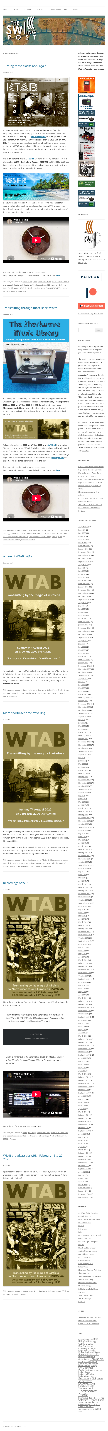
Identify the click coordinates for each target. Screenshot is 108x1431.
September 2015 (84, 941)
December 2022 (84, 666)
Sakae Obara (83, 1267)
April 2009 (82, 1181)
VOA (97, 1404)
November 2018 (84, 821)
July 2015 (81, 947)
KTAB (22, 288)
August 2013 (83, 1020)
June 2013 (82, 1026)
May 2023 (82, 650)
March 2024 (82, 618)
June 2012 (82, 1064)
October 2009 (83, 1165)
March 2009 (82, 1184)
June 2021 (82, 723)
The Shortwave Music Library (40, 536)
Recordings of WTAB (16, 883)
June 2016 (82, 912)
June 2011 (82, 1102)
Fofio (80, 1232)
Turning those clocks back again (24, 66)
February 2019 (84, 811)
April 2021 (82, 729)
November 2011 (84, 1086)
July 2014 (81, 985)
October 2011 (83, 1090)
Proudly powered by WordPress (14, 1426)
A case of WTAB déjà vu (18, 556)
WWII (80, 1411)
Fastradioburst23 (43, 285)
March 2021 (82, 732)
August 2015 (83, 944)
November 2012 (84, 1048)
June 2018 (82, 836)
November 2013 (84, 1010)
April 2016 (82, 919)
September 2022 (84, 675)
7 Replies (6, 889)
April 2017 (82, 881)
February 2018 (84, 849)
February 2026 (84, 546)
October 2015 (83, 938)
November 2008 (84, 1197)
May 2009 (82, 1178)
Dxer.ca (81, 1226)
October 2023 (83, 634)
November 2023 (84, 631)
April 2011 (82, 1108)
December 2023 (84, 628)
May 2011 (82, 1105)
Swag (15, 9)
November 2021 (84, 707)
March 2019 (82, 808)
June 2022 (82, 685)
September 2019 (84, 789)
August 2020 (83, 754)
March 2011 (82, 1112)
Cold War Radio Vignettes (88, 1213)
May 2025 (82, 574)
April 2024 (82, 615)
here (58, 275)
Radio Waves (84, 1376)
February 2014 (84, 1001)
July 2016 (81, 909)
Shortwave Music (86, 1388)
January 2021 (83, 738)
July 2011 (81, 1099)
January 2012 (83, 1080)
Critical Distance (84, 1216)
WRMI (54, 536)
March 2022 (82, 694)
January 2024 (83, 625)
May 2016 (82, 916)
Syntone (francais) (85, 1295)
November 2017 (84, 859)
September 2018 (84, 827)
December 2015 (84, 931)
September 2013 (84, 1017)
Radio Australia (96, 1370)
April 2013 (82, 1033)
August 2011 (83, 1096)
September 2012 (84, 1055)
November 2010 (84, 1124)
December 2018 (84, 818)
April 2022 (82, 691)
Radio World (94, 1376)
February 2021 (84, 735)
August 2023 (83, 640)
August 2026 (83, 527)
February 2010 (84, 1153)
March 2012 (82, 1074)
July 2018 (81, 833)
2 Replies (6, 719)
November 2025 (84, 555)
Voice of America (86, 1406)
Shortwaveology (84, 1286)
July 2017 (81, 871)
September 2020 (84, 751)
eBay (98, 1352)
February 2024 (84, 621)
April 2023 (82, 653)
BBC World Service (87, 1341)
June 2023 (82, 647)
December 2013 (84, 1007)
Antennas (89, 1339)
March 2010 (82, 1150)
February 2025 (84, 583)
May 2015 (82, 954)
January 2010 (83, 1156)
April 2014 (82, 995)
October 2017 (83, 862)
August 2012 (83, 1058)
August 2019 (83, 792)
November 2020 (84, 745)
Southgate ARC (84, 1402)
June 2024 (82, 609)
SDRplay (100, 1379)
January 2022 (83, 700)
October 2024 (83, 596)
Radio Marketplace (59, 9)
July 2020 (81, 757)
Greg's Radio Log (84, 1238)
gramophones (57, 457)
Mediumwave (84, 1365)
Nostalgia (94, 1366)
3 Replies (6, 1165)
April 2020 (82, 767)
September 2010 (84, 1131)
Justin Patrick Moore (11, 288)
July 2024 (81, 606)
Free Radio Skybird (29, 693)
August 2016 (83, 906)
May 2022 (82, 688)
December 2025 (84, 552)
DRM (93, 1352)
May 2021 (82, 726)
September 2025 (84, 561)
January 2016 (83, 928)
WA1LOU (81, 1301)
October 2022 (83, 672)
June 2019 (82, 799)
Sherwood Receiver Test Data (89, 1270)
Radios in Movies (86, 1374)
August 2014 (83, 982)
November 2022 (84, 669)
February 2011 (84, 1115)
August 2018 (83, 830)
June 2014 (82, 988)
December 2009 (84, 1159)
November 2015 (84, 935)
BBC (95, 1338)
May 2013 (82, 1029)
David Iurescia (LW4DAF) (87, 1348)
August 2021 (83, 716)
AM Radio (82, 1339)
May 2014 (82, 991)
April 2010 (82, 1146)
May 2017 (82, 878)
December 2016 (84, 893)
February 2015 (84, 963)
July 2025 (81, 568)
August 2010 (83, 1134)
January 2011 (83, 1118)
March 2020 (82, 770)
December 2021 (84, 704)
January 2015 (83, 966)
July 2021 (81, 719)
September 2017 (84, 865)
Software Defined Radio (91, 1399)
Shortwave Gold (38, 136)
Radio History (84, 1372)
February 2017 (84, 887)
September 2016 (84, 903)
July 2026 (81, 530)
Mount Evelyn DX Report (88, 1241)
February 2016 (84, 925)
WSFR (52, 288)
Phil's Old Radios (84, 1257)
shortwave (85, 1381)
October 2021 (83, 710)
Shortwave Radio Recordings (38, 1136)
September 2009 (84, 1169)
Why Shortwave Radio (86, 1409)
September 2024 (84, 599)
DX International (84, 1222)
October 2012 (83, 1052)
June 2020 (82, 761)
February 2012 (84, 1077)
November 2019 (84, 783)
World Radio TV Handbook (88, 1324)
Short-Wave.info (84, 1273)
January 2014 (83, 1004)
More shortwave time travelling (24, 713)
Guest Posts (27, 282)
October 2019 (83, 786)
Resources (40, 9)
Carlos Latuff (86, 1344)
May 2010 (82, 1143)
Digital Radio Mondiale (87, 1350)
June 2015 (82, 950)
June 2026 (82, 533)
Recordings (32, 1132)
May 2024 (82, 612)
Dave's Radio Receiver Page (89, 1219)
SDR (94, 1378)
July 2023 (81, 644)
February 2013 (84, 1039)
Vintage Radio (89, 1404)
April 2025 (82, 577)
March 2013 (82, 1036)
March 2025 (82, 580)
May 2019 (82, 802)
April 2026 (82, 539)
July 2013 (81, 1023)
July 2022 (81, 682)
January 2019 (83, 814)
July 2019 (81, 795)
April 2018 (82, 843)
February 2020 (84, 773)
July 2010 (81, 1137)
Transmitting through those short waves (30, 308)
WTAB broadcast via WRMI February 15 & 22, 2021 (33, 1157)
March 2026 (82, 542)
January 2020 (83, 776)
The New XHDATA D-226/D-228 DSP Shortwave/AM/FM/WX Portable (90, 507)
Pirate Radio (84, 1369)
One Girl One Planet (86, 1254)
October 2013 (83, 1014)
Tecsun (95, 1402)
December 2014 (84, 969)
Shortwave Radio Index (87, 1282)
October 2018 (83, 824)
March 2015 (82, 960)
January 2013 (83, 1042)
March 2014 (82, 998)
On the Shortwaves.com (87, 1251)
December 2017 (84, 855)
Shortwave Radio (44, 282)
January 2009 (83, 1191)
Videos (81, 1404)
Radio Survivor (84, 1260)
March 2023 (82, 656)
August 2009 (83, 1172)
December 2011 (84, 1083)
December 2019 (84, 780)
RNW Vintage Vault (85, 1263)
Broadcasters (28, 1291)
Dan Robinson (85, 1346)
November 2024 (84, 593)
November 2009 (84, 1162)
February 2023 (84, 659)
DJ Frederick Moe (29, 285)
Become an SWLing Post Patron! (90, 314)
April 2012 (82, 1071)
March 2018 (82, 846)
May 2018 (82, 840)
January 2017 (83, 890)
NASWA (81, 1244)
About (75, 9)
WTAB (57, 288)
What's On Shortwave (60, 282)
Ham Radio (97, 1359)
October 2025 (83, 558)
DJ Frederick (17, 285)
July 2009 (81, 1175)
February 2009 (84, 1188)
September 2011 (84, 1093)
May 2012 (82, 1067)
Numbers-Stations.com (87, 1248)
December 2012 (84, 1045)
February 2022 (84, 697)
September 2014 (84, 979)
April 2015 (82, 957)
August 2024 (83, 602)
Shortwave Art (86, 1384)
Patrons (27, 9)
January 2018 (83, 852)
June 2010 (82, 1140)
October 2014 (83, 976)
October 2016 (83, 900)
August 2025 (83, 564)
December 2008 (84, 1194)
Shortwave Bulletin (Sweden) (89, 1276)
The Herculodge (84, 1298)
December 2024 (84, 590)
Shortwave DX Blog (85, 1279)
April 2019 (82, 805)
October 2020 (83, 748)
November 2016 (84, 897)
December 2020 (84, 742)
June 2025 (82, 571)
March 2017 (82, 884)
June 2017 (82, 874)
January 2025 (83, 587)
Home (5, 9)
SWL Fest (81, 1292)
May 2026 (82, 536)
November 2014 (84, 972)
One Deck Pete (30, 288)
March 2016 (82, 922)
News (35, 282)
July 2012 (81, 1061)
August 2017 (83, 868)
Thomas (13, 1139)
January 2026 (83, 549)
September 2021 (84, 713)
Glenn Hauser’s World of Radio (90, 1235)
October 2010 (83, 1127)
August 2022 (83, 678)
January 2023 (83, 663)
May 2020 (82, 764)
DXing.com (82, 1229)
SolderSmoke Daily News (88, 1289)
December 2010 (84, 1121)
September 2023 (84, 637)
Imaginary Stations (58, 285)
